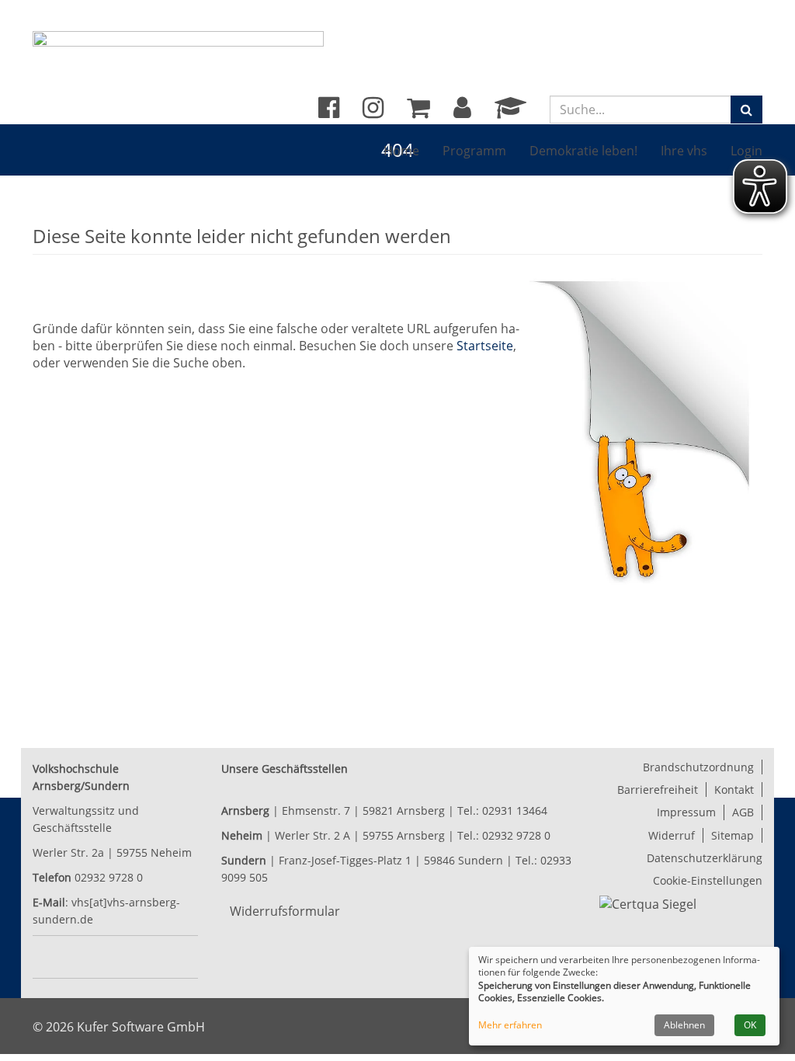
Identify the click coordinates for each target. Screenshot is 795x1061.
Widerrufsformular (285, 911)
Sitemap (732, 835)
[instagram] (373, 111)
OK (750, 1024)
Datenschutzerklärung (704, 858)
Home (401, 150)
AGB (743, 812)
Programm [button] (474, 150)
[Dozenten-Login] (510, 111)
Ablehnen (684, 1024)
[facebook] (328, 111)
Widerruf (671, 835)
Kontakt (734, 789)
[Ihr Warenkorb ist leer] (418, 111)
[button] (462, 111)
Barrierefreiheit (657, 789)
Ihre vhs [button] (684, 150)
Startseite (485, 345)
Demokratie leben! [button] (583, 150)
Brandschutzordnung (698, 767)
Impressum (686, 812)
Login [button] (746, 150)
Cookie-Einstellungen (707, 880)
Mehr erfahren (510, 1025)
